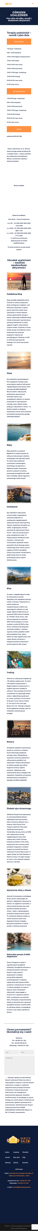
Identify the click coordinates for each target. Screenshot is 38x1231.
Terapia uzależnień (18, 32)
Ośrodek (25, 1152)
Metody (8, 1162)
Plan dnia (16, 1157)
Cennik (7, 1157)
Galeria (15, 1162)
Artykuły (16, 1152)
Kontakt (25, 1162)
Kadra (7, 1152)
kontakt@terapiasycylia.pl (21, 1187)
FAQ (23, 1157)
